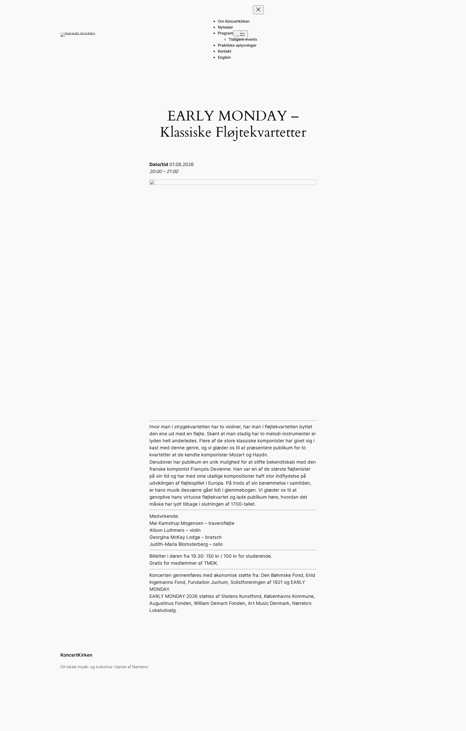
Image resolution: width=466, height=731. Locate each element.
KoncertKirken (76, 655)
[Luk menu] (258, 9)
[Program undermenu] (237, 33)
